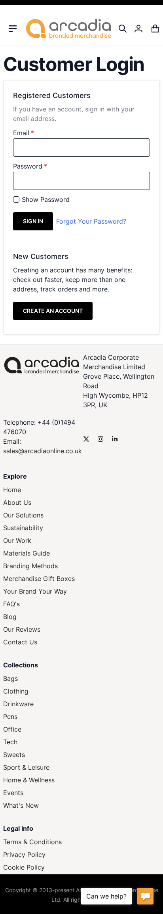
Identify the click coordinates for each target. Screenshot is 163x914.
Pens (10, 716)
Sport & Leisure (26, 767)
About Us (17, 502)
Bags (10, 678)
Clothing (15, 691)
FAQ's (11, 604)
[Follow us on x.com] (86, 439)
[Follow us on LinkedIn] (115, 439)
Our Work (17, 540)
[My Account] (139, 28)
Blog (10, 617)
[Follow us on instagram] (100, 439)
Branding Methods (30, 566)
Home (12, 490)
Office (12, 729)
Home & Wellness (29, 780)
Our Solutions (23, 515)
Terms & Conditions (32, 842)
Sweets (14, 755)
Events (13, 793)
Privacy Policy (24, 854)
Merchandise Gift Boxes (39, 579)
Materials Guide (26, 553)
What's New (21, 805)
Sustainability (23, 528)
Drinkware (18, 704)
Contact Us (20, 642)
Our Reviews (21, 629)
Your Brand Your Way (35, 591)
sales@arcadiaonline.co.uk (42, 451)
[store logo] (68, 28)
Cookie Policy (24, 867)
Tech (10, 742)
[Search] (122, 28)
